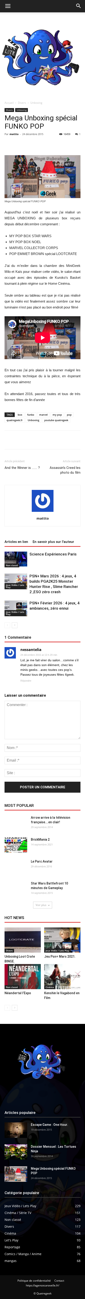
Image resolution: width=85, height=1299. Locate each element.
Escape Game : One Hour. (49, 1124)
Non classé (12, 565)
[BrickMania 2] (16, 845)
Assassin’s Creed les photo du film (65, 470)
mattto (14, 134)
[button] (78, 6)
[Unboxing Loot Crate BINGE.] (23, 940)
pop (69, 414)
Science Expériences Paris (53, 554)
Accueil (9, 103)
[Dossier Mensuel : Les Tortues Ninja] (16, 1152)
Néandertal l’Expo (18, 993)
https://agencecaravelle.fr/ (42, 1285)
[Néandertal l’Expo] (23, 976)
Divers (22, 103)
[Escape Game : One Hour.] (16, 1130)
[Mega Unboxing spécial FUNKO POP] (16, 1174)
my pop (57, 414)
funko (30, 414)
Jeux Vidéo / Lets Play (15, 586)
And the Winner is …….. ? (22, 468)
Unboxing (36, 103)
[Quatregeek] (42, 55)
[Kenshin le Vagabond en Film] (62, 976)
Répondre (25, 680)
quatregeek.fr (15, 420)
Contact (59, 1281)
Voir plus (41, 905)
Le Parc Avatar (42, 861)
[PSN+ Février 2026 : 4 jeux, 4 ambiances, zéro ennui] (16, 608)
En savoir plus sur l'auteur (53, 542)
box (20, 414)
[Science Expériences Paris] (16, 559)
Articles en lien (16, 542)
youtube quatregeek (56, 420)
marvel (43, 414)
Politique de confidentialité (34, 1281)
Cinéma (50, 987)
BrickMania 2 (40, 839)
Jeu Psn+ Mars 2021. (59, 956)
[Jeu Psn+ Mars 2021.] (62, 940)
